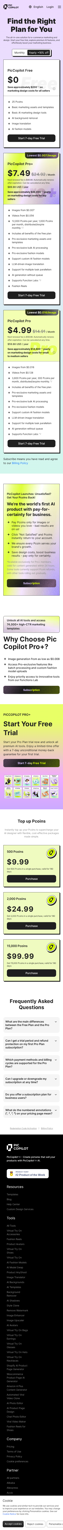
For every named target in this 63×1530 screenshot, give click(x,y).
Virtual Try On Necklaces (14, 1359)
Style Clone (13, 1305)
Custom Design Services (20, 1209)
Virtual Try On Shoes (14, 1251)
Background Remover (13, 1294)
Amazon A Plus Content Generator (17, 1388)
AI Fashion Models (17, 1262)
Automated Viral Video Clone (15, 1396)
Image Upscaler (15, 1320)
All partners (13, 1477)
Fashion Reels (14, 1239)
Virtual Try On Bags (17, 1330)
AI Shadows (13, 1300)
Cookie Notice (9, 1514)
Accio (10, 1492)
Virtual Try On (14, 1257)
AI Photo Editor (15, 1403)
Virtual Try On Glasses (14, 1345)
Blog (9, 1199)
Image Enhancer (16, 1315)
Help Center (13, 1204)
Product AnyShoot (17, 1272)
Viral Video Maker (16, 1421)
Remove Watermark (17, 1310)
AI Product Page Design (16, 1410)
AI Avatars (12, 1325)
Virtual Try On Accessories (14, 1232)
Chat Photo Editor (16, 1416)
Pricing (10, 1446)
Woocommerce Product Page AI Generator (16, 1378)
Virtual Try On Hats (17, 1352)
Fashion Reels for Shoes (16, 1428)
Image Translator (16, 1277)
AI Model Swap (15, 1267)
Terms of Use (14, 1451)
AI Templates (14, 1287)
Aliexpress (12, 1487)
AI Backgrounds (15, 1282)
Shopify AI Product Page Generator (17, 1367)
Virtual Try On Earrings (14, 1337)
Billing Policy (20, 463)
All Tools (11, 1225)
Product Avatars (15, 1244)
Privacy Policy (14, 1456)
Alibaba (11, 1482)
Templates (12, 1194)
